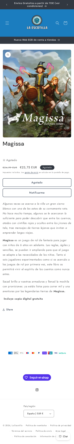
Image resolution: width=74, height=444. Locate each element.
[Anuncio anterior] (7, 5)
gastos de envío (31, 172)
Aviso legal (61, 431)
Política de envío (44, 431)
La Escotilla (17, 425)
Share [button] (9, 309)
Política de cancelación (25, 436)
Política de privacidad (60, 425)
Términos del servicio (22, 431)
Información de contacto (51, 436)
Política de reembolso (36, 425)
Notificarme (37, 193)
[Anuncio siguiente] (67, 5)
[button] (7, 23)
